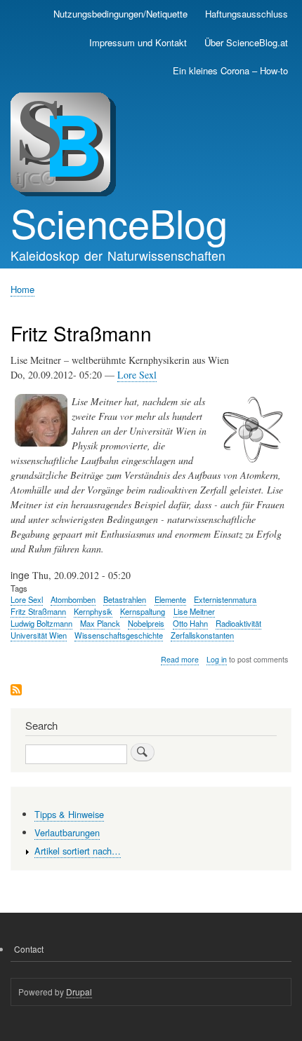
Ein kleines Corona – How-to (230, 70)
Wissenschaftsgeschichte (118, 635)
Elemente (170, 599)
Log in (216, 659)
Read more (180, 659)
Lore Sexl (137, 374)
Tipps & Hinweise (69, 814)
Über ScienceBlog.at (246, 42)
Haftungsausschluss (246, 13)
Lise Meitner (194, 611)
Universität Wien (39, 635)
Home (22, 289)
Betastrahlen (124, 599)
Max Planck (100, 623)
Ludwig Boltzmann (41, 623)
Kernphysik (93, 611)
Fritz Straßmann (38, 611)
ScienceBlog (119, 222)
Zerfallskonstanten (202, 635)
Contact (29, 949)
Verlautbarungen (67, 832)
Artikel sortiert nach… (77, 850)
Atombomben (73, 599)
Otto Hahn (190, 623)
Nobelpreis (146, 623)
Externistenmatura (225, 599)
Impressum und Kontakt (138, 42)
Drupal (79, 992)
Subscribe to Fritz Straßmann (16, 691)
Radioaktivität (238, 623)
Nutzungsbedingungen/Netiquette (120, 13)
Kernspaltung (142, 611)
